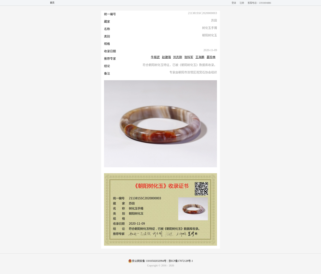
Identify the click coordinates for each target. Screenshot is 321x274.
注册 (242, 3)
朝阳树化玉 (209, 35)
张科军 (188, 57)
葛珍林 (211, 57)
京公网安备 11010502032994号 (149, 261)
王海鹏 (199, 57)
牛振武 (155, 57)
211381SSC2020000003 (202, 13)
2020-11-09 (210, 50)
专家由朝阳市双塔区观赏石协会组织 (193, 72)
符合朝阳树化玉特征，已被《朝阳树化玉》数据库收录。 (180, 65)
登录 (234, 3)
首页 (52, 2)
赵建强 (166, 57)
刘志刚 (177, 57)
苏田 (214, 20)
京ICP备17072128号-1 (180, 261)
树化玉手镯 (209, 27)
